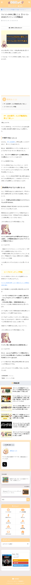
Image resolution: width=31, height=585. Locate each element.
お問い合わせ (8, 534)
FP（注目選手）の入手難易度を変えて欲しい (15, 103)
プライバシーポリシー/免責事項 (15, 581)
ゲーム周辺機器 (23, 511)
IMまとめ (23, 517)
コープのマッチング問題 (10, 106)
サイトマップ (13, 6)
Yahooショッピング (18, 565)
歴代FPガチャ (8, 517)
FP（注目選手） (11, 141)
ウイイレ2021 (8, 511)
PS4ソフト (23, 523)
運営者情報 (22, 528)
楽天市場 (16, 562)
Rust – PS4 (15, 554)
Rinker (18, 555)
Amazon (16, 560)
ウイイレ (11, 375)
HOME (20, 6)
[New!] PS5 (8, 523)
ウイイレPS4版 (10, 378)
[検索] (28, 499)
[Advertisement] (15, 77)
